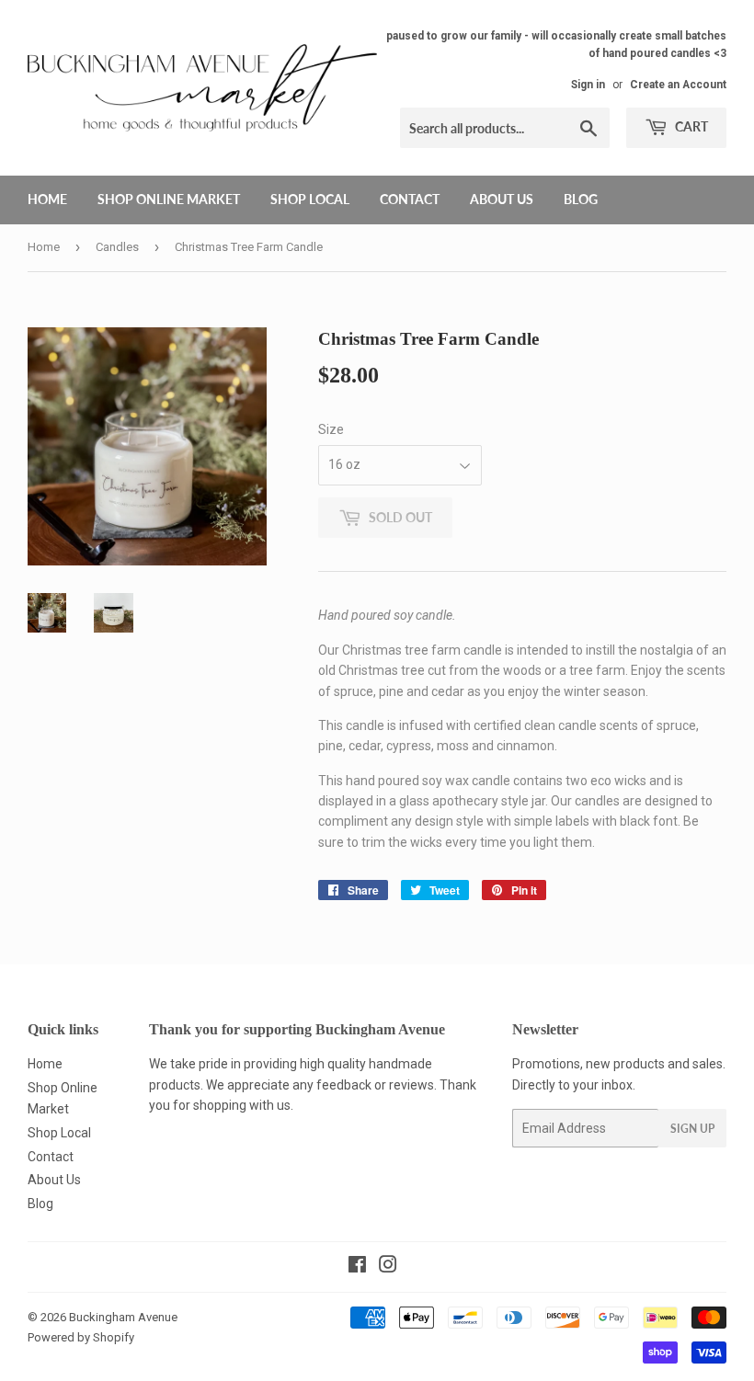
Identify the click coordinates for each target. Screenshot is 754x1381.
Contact (410, 199)
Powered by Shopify (81, 1337)
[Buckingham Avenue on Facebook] (357, 1267)
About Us (501, 199)
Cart (690, 126)
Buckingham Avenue (123, 1317)
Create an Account (678, 84)
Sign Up (692, 1129)
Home (47, 199)
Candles (117, 247)
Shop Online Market (168, 199)
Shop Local (309, 199)
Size (331, 429)
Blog (581, 199)
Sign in (588, 84)
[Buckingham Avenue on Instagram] (388, 1267)
